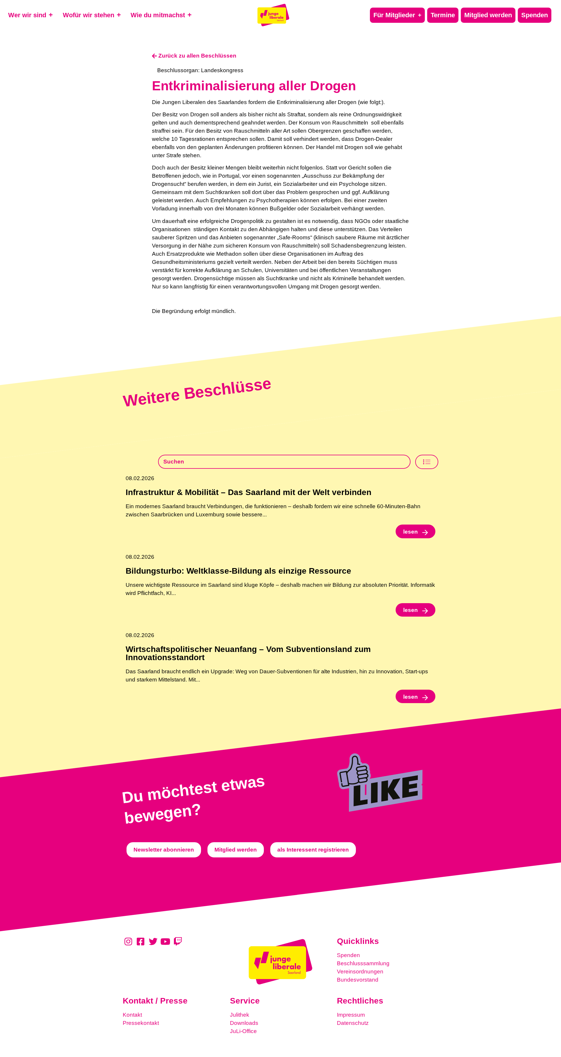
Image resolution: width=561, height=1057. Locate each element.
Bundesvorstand (357, 980)
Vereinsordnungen (360, 971)
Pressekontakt (141, 1023)
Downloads (244, 1023)
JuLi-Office (243, 1031)
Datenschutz (353, 1023)
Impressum (351, 1015)
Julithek (239, 1015)
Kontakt (132, 1015)
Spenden (348, 955)
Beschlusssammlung (363, 963)
